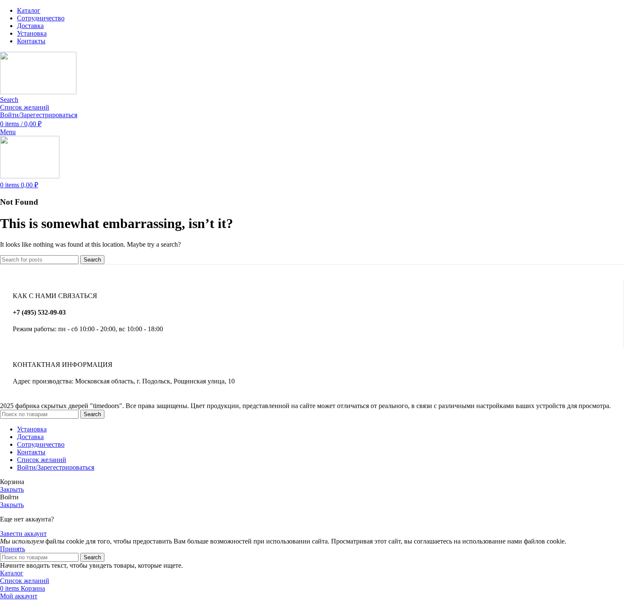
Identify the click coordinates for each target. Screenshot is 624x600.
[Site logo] (38, 92)
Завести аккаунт (23, 533)
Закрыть (12, 489)
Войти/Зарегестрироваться (55, 467)
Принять (12, 548)
